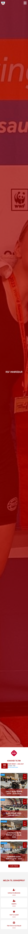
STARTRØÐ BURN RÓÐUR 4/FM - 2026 (14, 858)
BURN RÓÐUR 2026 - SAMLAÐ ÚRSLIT (14, 814)
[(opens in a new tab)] (14, 830)
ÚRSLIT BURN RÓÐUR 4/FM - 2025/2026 (14, 792)
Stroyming (3, 821)
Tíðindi (2, 774)
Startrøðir (4, 843)
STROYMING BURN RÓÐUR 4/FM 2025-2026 (14, 835)
